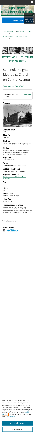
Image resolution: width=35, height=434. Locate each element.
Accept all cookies (17, 423)
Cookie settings (17, 429)
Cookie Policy (10, 417)
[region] (17, 415)
